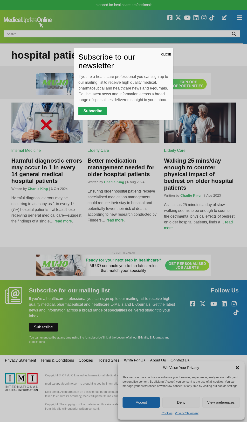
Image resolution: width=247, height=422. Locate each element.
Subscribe (92, 111)
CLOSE (166, 54)
